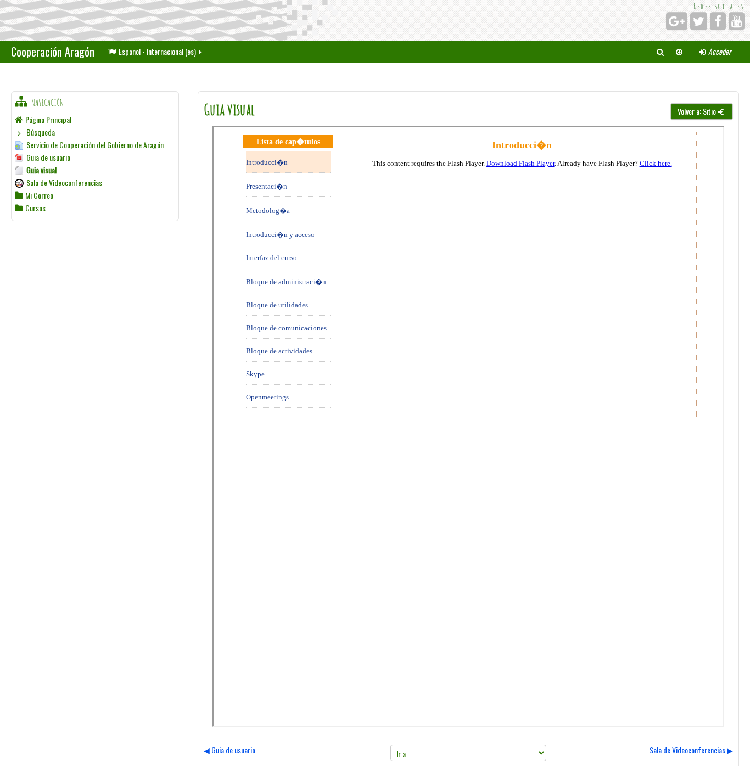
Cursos (35, 207)
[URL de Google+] (676, 21)
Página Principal (48, 119)
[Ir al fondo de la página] (679, 52)
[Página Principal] (169, 20)
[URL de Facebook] (718, 21)
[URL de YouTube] (737, 21)
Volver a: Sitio (697, 111)
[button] (660, 51)
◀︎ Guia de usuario (229, 750)
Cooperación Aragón (52, 51)
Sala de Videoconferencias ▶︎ (691, 750)
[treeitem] (95, 119)
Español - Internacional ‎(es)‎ (157, 51)
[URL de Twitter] (698, 21)
